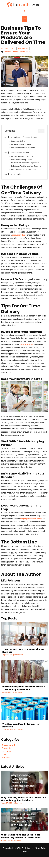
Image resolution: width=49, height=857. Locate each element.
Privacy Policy (40, 848)
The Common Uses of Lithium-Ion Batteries (21, 725)
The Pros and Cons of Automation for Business (23, 650)
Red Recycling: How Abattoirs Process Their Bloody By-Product (23, 688)
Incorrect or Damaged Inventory (23, 148)
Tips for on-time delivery (19, 153)
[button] (24, 11)
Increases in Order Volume (21, 144)
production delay (19, 235)
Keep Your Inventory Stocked (21, 160)
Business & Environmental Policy (17, 52)
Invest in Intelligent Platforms (22, 156)
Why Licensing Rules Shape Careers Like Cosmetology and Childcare (23, 799)
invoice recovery (26, 344)
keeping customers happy (31, 519)
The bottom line (15, 174)
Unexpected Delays (18, 141)
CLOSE (41, 130)
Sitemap (25, 852)
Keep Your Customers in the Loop (23, 169)
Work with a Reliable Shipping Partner (25, 163)
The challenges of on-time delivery (23, 137)
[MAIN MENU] (24, 19)
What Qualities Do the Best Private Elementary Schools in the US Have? (21, 836)
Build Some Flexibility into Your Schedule (26, 166)
